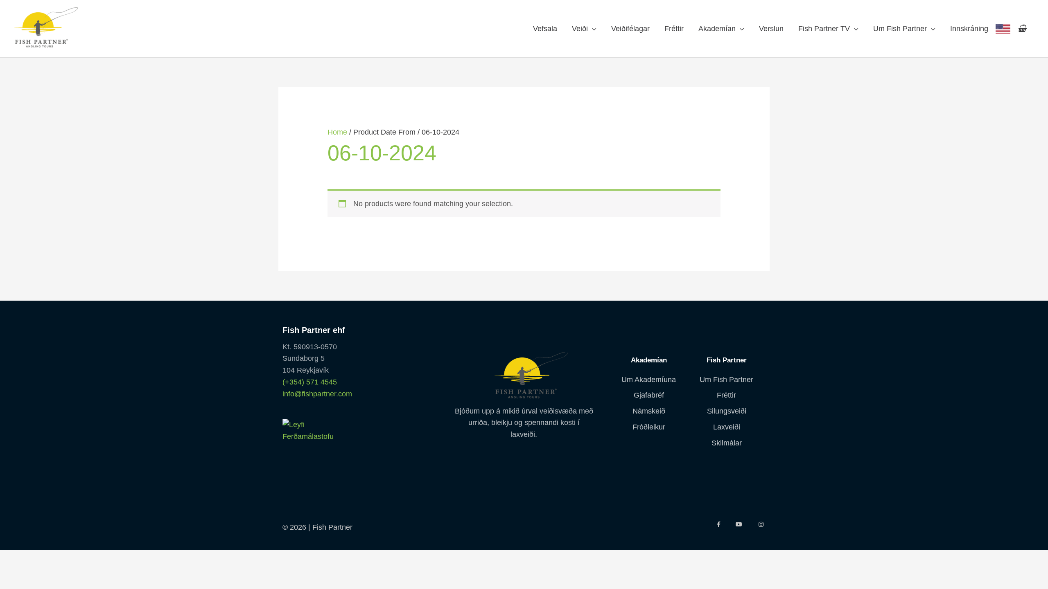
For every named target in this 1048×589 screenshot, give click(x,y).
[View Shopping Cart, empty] (1022, 29)
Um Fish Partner (900, 29)
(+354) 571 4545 (309, 382)
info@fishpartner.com (317, 394)
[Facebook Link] (718, 524)
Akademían (717, 29)
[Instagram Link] (761, 524)
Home (337, 132)
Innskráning (969, 29)
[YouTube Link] (739, 524)
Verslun (771, 29)
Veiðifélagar (630, 29)
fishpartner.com (1003, 29)
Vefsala (545, 29)
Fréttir (674, 29)
